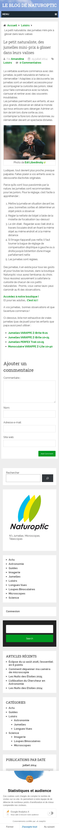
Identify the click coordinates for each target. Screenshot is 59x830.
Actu (12, 559)
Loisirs (7, 62)
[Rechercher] (47, 478)
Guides (13, 568)
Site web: (8, 437)
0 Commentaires (30, 62)
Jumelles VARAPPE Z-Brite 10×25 (28, 337)
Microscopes (17, 593)
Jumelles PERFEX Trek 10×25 (26, 341)
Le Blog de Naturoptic (29, 5)
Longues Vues (18, 585)
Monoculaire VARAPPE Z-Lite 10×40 (30, 346)
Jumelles (14, 576)
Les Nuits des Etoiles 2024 (25, 688)
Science (14, 597)
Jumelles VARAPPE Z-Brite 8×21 (28, 332)
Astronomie (16, 563)
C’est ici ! (32, 300)
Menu (5, 14)
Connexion (13, 611)
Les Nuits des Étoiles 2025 (25, 676)
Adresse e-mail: (12, 422)
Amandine (17, 58)
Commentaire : (11, 377)
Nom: (6, 407)
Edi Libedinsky (34, 162)
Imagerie (14, 572)
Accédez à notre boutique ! (21, 296)
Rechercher (12, 472)
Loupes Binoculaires (22, 589)
